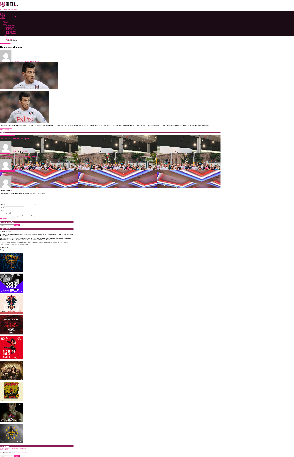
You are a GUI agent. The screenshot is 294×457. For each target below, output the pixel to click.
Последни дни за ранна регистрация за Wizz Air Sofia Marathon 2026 (18, 156)
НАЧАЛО (5, 21)
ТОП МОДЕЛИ (10, 27)
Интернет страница (5, 213)
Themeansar (25, 452)
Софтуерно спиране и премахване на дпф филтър (13, 448)
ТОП (4, 24)
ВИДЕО (5, 35)
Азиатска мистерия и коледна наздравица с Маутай (14, 174)
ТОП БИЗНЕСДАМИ (11, 28)
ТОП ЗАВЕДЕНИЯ (11, 34)
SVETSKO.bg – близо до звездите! (9, 9)
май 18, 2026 (23, 151)
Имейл (2, 210)
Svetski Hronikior (15, 151)
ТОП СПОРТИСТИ (11, 32)
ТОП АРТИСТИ (10, 25)
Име (1, 207)
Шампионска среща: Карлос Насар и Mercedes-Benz (14, 138)
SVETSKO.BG (17, 61)
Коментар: (3, 204)
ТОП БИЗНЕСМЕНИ (11, 29)
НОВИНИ (5, 23)
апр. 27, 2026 (23, 169)
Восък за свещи (4, 449)
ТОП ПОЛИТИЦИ (11, 31)
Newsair (18, 452)
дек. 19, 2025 (23, 187)
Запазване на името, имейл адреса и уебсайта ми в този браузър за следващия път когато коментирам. (28, 215)
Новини (2, 135)
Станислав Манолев (34, 61)
